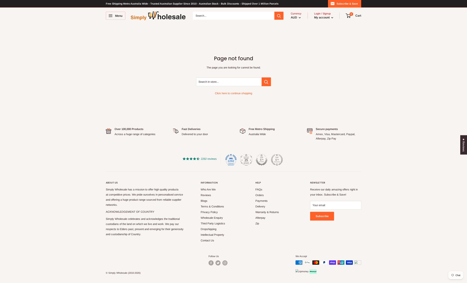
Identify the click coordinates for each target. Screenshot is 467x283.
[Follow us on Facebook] (211, 262)
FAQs (258, 189)
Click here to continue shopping (233, 93)
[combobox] (233, 16)
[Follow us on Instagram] (224, 262)
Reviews (206, 195)
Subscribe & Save (347, 3)
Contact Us (207, 240)
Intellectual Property (212, 234)
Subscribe (322, 216)
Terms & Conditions (212, 206)
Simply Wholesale (117, 272)
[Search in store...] (266, 81)
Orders (259, 195)
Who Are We (208, 189)
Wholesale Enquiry (212, 217)
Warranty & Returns (267, 212)
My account (322, 17)
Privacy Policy (209, 212)
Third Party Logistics (213, 223)
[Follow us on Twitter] (218, 262)
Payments (261, 200)
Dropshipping (208, 229)
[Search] (278, 16)
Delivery (260, 206)
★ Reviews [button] (463, 145)
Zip (257, 223)
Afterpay (260, 217)
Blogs (204, 200)
